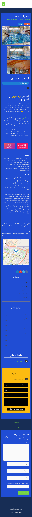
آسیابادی (26, 103)
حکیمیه (27, 231)
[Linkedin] (17, 271)
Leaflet (10, 264)
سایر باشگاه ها (23, 83)
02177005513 (20, 361)
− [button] (5, 243)
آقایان (27, 24)
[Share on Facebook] (26, 271)
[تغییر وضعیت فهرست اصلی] (3, 4)
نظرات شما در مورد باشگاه (16, 409)
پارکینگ (23, 286)
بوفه (24, 282)
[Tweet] (23, 271)
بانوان (20, 24)
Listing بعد (16, 427)
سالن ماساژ (22, 293)
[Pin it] (20, 271)
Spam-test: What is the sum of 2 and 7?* (18, 483)
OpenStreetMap (20, 264)
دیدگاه (27, 442)
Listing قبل (16, 422)
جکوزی (23, 290)
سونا (24, 297)
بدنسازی (24, 88)
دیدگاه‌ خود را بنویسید (24, 19)
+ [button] (5, 241)
